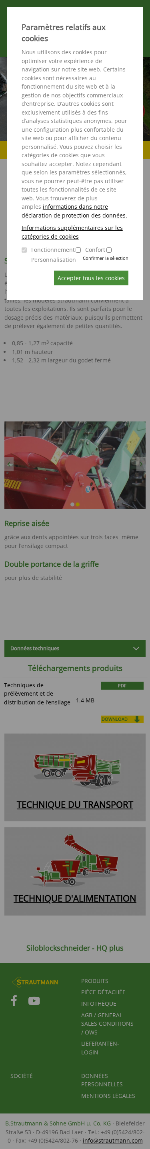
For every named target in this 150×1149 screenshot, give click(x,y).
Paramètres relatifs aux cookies (64, 33)
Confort (95, 249)
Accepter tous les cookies (91, 278)
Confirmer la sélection (105, 258)
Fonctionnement (53, 249)
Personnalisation (53, 259)
